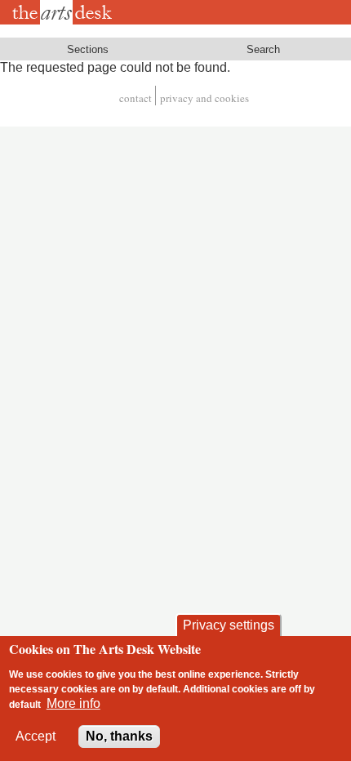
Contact (135, 98)
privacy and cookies (204, 98)
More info (73, 703)
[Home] (65, 12)
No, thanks (119, 736)
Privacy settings (228, 625)
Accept (36, 736)
